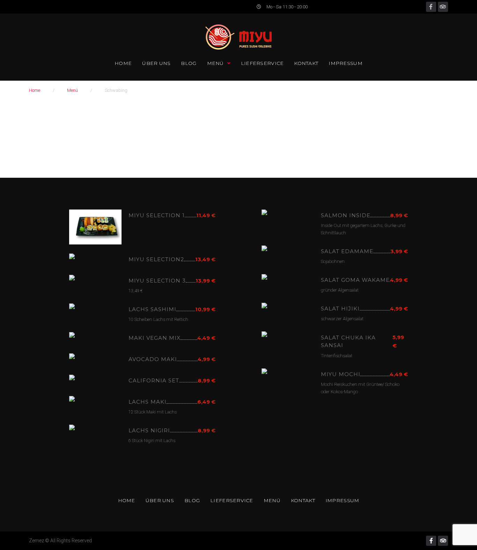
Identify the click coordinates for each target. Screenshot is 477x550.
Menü (72, 90)
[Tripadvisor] (443, 7)
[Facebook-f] (431, 7)
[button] (282, 6)
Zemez (36, 540)
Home (34, 90)
